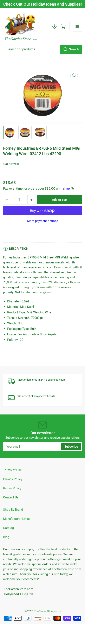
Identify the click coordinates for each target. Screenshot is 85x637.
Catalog (8, 528)
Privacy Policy (12, 479)
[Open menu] (77, 26)
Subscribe (71, 446)
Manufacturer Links (16, 519)
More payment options (42, 221)
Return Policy (12, 488)
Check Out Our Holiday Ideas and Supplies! (42, 4)
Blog (6, 537)
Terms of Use (12, 470)
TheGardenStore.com (46, 611)
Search (74, 49)
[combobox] (42, 49)
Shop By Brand (13, 510)
